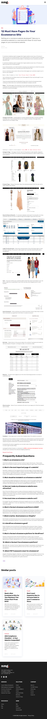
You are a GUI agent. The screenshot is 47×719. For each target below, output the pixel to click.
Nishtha (3, 46)
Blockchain (18, 694)
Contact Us (33, 694)
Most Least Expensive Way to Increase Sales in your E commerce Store (33, 597)
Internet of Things (19, 696)
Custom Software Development (7, 685)
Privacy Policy (31, 715)
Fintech (17, 690)
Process (32, 690)
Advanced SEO (19, 709)
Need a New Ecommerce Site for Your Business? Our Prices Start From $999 (12, 597)
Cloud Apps (18, 687)
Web (4, 560)
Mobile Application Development (7, 687)
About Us (32, 685)
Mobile (17, 706)
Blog (2, 706)
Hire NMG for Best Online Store (31, 149)
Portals (17, 685)
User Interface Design (5, 690)
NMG (25, 448)
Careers (32, 692)
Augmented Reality (19, 692)
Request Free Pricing (7, 452)
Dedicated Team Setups (5, 692)
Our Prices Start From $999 (27, 75)
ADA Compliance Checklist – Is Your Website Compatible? (12, 638)
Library (2, 704)
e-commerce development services (34, 448)
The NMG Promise (34, 687)
